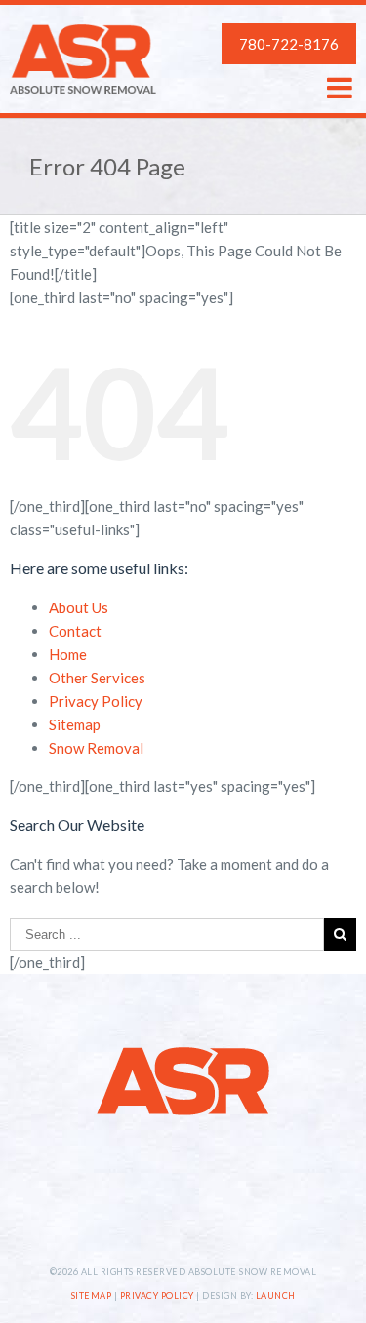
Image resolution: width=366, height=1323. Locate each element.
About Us (78, 607)
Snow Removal (96, 748)
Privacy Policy (95, 701)
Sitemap (75, 724)
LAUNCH (276, 1295)
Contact (75, 631)
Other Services (97, 677)
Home (68, 654)
